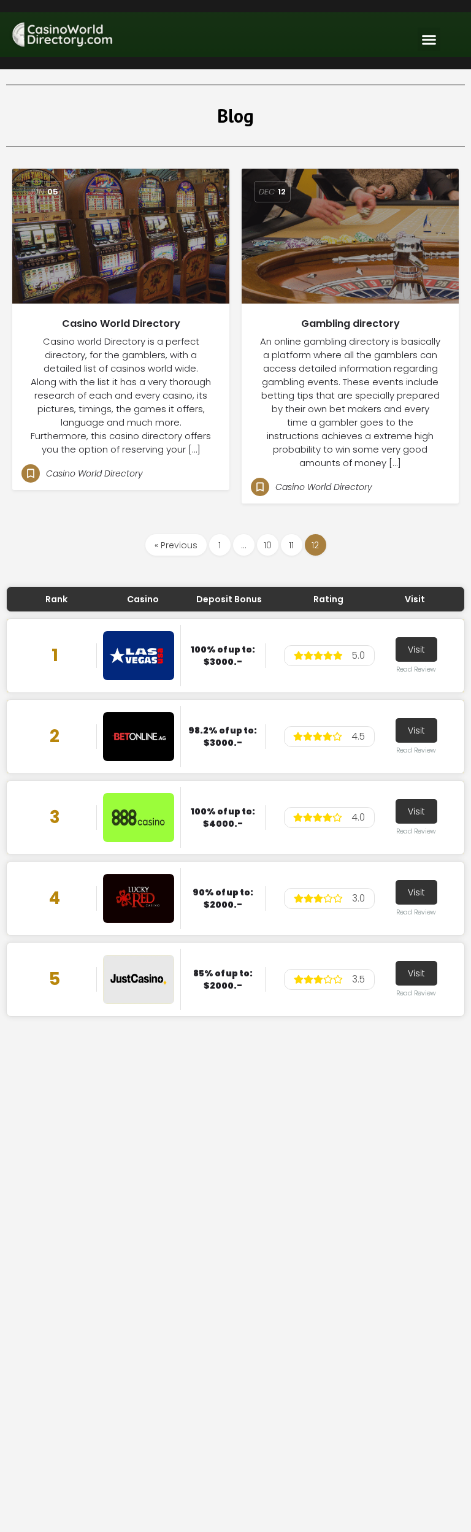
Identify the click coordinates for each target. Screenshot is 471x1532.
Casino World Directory (121, 323)
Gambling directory (350, 323)
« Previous (176, 545)
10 (268, 545)
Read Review (416, 669)
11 (291, 545)
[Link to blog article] (120, 236)
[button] (429, 39)
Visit (416, 649)
